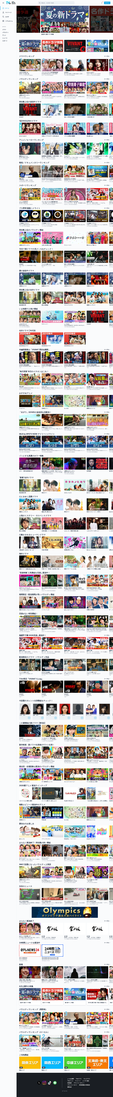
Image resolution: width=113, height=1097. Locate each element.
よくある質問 (70, 1078)
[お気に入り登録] (29, 718)
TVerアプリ (79, 1078)
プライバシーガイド (72, 1085)
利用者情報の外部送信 (84, 1085)
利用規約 (69, 1083)
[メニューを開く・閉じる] (101, 3)
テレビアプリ (87, 1078)
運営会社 (69, 1087)
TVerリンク (70, 1080)
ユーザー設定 (86, 1080)
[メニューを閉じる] (3, 3)
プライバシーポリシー (79, 1083)
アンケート (78, 1080)
